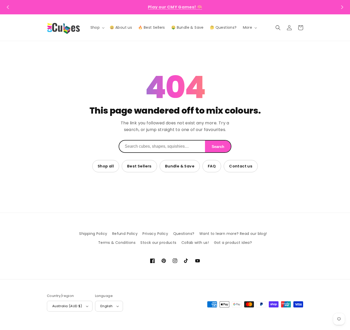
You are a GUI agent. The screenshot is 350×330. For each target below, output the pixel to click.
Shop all (106, 166)
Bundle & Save (179, 166)
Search (218, 146)
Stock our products (158, 242)
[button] (97, 27)
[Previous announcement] (8, 7)
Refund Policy (125, 233)
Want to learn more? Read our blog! (233, 233)
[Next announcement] (342, 7)
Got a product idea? (233, 242)
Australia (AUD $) (67, 306)
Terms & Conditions (117, 242)
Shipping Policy (93, 233)
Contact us (240, 166)
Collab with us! (195, 242)
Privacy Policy (155, 233)
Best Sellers (139, 166)
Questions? (183, 233)
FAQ (212, 166)
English (106, 306)
